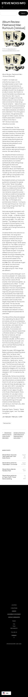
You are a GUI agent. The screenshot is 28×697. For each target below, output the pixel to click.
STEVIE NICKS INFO (13, 3)
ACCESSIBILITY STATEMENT (14, 614)
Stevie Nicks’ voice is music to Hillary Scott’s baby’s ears (6, 435)
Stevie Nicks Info (11, 49)
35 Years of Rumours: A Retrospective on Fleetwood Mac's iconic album (19, 435)
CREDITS (14, 611)
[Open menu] (2, 7)
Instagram (14, 635)
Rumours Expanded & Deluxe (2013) (11, 50)
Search (23, 13)
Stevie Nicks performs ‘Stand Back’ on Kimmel (9, 463)
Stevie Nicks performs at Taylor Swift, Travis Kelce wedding (9, 477)
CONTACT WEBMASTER (14, 617)
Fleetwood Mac (7, 423)
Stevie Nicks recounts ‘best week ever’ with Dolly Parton (9, 456)
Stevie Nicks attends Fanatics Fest (9, 470)
